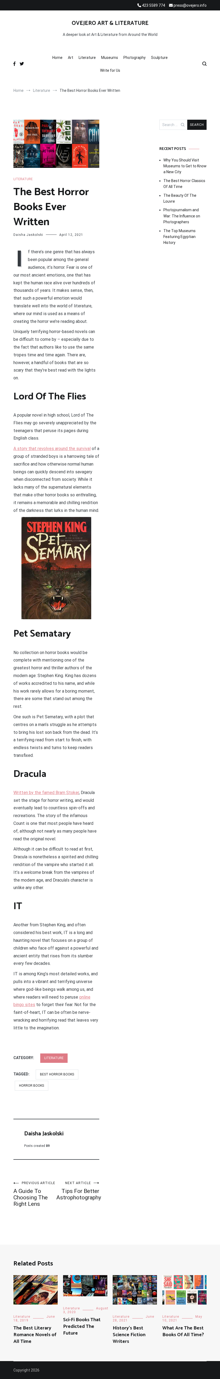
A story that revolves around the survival (52, 448)
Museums (109, 57)
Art (70, 57)
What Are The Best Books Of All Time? (183, 1331)
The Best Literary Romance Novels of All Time (34, 1335)
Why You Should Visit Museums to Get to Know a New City (185, 166)
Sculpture (159, 57)
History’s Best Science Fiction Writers (129, 1335)
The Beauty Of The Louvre (179, 198)
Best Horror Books (57, 1074)
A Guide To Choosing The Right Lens (34, 1194)
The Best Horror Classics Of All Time (184, 184)
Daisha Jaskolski (28, 235)
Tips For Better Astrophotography (77, 1191)
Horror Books (31, 1085)
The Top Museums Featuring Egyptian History (179, 237)
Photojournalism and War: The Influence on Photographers (181, 216)
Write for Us (110, 70)
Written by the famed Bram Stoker (46, 792)
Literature (87, 57)
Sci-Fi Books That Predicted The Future (82, 1326)
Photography (134, 57)
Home (57, 57)
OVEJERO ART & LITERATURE (110, 23)
